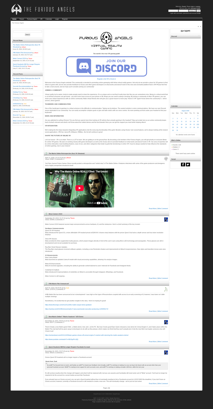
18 (181, 124)
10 (177, 121)
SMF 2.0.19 (96, 398)
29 (198, 127)
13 (190, 121)
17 (177, 124)
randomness (17, 104)
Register (100, 79)
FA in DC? (16, 115)
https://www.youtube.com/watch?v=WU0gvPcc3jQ (61, 339)
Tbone (30, 58)
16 (173, 124)
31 (177, 130)
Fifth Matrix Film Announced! (22, 53)
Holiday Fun (17, 92)
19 (186, 124)
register (198, 6)
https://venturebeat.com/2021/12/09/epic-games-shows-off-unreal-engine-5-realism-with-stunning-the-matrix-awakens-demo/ (86, 335)
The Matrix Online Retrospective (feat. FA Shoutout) (67, 153)
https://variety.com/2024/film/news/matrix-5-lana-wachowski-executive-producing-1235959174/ (76, 309)
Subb (23, 115)
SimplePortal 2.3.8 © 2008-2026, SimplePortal (106, 394)
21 (194, 124)
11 (181, 121)
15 (198, 121)
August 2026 (185, 110)
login (192, 6)
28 (194, 127)
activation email (195, 8)
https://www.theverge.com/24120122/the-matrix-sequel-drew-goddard (68, 305)
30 (173, 130)
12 (186, 121)
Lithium (24, 47)
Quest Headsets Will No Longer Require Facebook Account (69, 347)
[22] (198, 124)
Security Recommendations (22, 86)
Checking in (17, 98)
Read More (152, 208)
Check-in (113, 79)
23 (173, 127)
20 (190, 124)
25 (181, 127)
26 (186, 127)
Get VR (106, 79)
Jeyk (25, 103)
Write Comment (163, 208)
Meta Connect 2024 (19, 58)
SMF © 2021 (105, 398)
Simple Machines (115, 398)
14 (194, 121)
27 (190, 127)
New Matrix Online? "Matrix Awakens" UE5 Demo (66, 317)
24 (177, 127)
